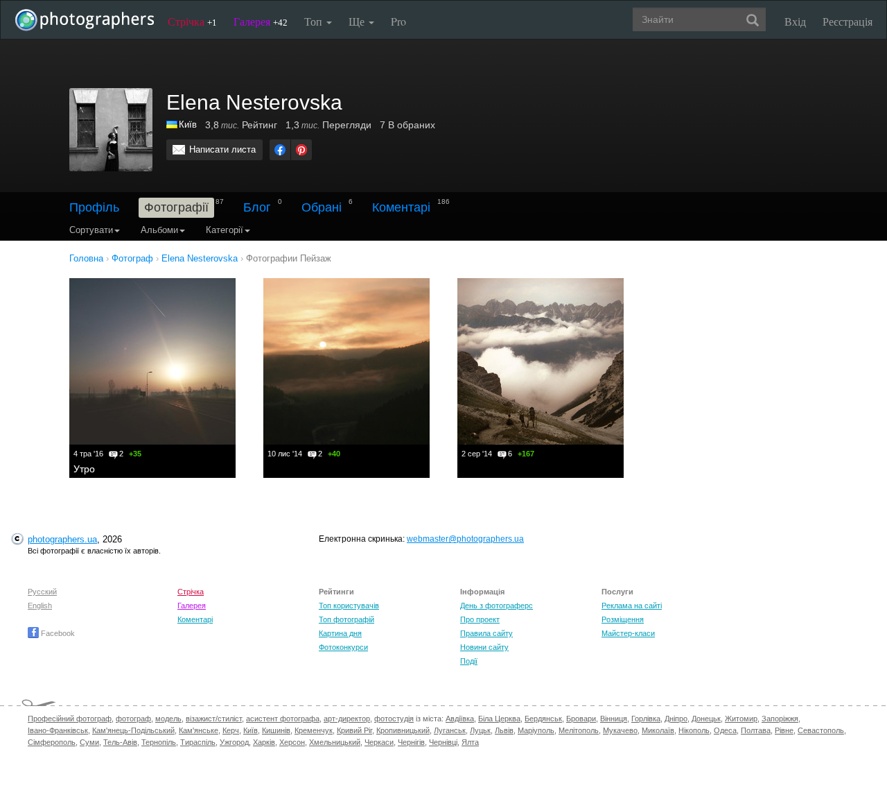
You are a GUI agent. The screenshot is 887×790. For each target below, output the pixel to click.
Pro (398, 21)
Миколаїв (658, 730)
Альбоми (159, 230)
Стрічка (192, 21)
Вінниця (613, 718)
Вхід (795, 21)
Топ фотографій (346, 619)
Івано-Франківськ (58, 730)
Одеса (725, 730)
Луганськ (450, 730)
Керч (230, 730)
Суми (89, 742)
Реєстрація (847, 21)
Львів (504, 730)
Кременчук (314, 730)
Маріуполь (536, 730)
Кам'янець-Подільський (133, 730)
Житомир (741, 718)
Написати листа (222, 149)
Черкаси (379, 742)
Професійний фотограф (70, 718)
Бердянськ (543, 718)
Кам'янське (198, 730)
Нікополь (694, 730)
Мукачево (620, 730)
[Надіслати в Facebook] (280, 149)
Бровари (581, 718)
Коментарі (401, 207)
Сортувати (91, 230)
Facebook (57, 633)
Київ (188, 124)
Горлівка (645, 718)
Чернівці (443, 742)
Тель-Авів (120, 742)
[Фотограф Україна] (172, 124)
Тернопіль (158, 742)
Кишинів (276, 730)
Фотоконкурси (343, 647)
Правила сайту (486, 633)
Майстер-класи (628, 633)
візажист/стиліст (214, 718)
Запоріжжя (780, 718)
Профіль (94, 207)
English (40, 605)
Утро (84, 468)
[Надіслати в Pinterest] (301, 149)
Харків (264, 742)
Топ (314, 21)
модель (168, 718)
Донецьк (706, 718)
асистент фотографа (282, 718)
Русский (42, 591)
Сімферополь (52, 742)
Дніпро (676, 718)
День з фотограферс (496, 605)
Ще (358, 21)
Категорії (224, 230)
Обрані (321, 207)
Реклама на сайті (631, 605)
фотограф (133, 718)
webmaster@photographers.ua (465, 539)
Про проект (480, 619)
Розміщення (622, 619)
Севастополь (821, 730)
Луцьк (480, 730)
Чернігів (411, 742)
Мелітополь (579, 730)
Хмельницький (334, 742)
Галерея (261, 21)
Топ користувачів (349, 605)
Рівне (784, 730)
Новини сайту (484, 647)
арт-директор (347, 718)
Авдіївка (460, 718)
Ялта (470, 742)
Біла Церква (499, 718)
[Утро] (152, 361)
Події (468, 661)
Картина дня (340, 633)
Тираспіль (198, 742)
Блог (257, 207)
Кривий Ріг (354, 730)
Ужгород (234, 742)
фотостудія (394, 718)
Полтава (756, 730)
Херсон (292, 742)
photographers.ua (62, 539)
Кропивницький (403, 730)
